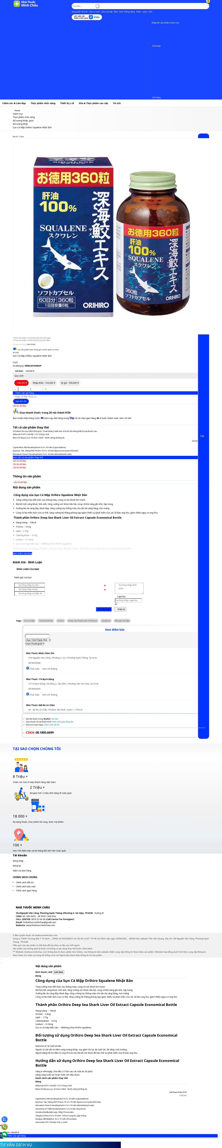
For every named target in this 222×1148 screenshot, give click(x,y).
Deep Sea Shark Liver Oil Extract (82, 620)
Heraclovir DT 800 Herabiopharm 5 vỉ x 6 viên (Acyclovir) (60, 1108)
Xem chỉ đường (50, 668)
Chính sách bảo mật (25, 886)
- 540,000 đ (21, 382)
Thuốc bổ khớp (46, 620)
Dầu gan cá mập (122, 620)
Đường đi (99, 913)
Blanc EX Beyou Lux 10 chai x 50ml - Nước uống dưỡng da (38, 437)
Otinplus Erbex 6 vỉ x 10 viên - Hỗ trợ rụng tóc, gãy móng (60, 1115)
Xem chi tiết (125, 418)
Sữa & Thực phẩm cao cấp (93, 103)
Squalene (106, 620)
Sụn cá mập (29, 620)
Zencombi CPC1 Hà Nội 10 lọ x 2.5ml (51, 1122)
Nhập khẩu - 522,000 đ (44, 382)
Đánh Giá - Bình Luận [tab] (27, 562)
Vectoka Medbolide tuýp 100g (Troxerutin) (54, 1112)
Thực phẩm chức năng (43, 103)
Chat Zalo (34, 668)
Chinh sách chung (25, 877)
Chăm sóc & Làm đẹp (14, 103)
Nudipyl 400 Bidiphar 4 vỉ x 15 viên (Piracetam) (56, 1119)
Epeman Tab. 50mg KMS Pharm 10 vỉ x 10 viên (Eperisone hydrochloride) (45, 450)
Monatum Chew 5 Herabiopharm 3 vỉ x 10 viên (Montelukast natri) (42, 454)
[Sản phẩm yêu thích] (149, 41)
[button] (149, 23)
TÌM (202, 436)
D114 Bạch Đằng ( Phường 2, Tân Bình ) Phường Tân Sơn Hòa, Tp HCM (63, 683)
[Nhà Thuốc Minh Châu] (26, 6)
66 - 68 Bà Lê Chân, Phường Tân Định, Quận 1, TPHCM (55, 709)
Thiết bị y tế (67, 103)
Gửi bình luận (103, 609)
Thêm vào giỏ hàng (24, 392)
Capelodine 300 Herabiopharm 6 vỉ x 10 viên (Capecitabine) (39, 447)
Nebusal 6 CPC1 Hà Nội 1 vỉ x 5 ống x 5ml (31, 434)
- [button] (15, 389)
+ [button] (45, 389)
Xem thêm (31, 344)
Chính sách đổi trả (25, 882)
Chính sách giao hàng (26, 890)
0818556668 (34, 662)
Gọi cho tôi (21, 401)
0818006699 (34, 688)
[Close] (1, 959)
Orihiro (60, 620)
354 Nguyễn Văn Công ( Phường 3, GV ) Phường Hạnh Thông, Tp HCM (62, 657)
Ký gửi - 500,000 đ (70, 382)
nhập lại (121, 609)
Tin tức (117, 103)
